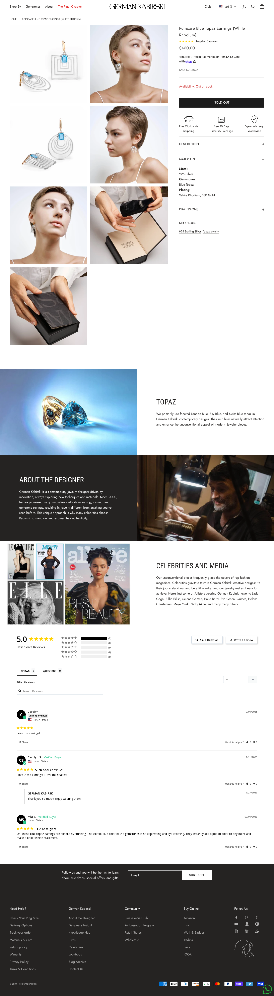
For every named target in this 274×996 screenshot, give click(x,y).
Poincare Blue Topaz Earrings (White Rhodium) (51, 19)
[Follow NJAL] (247, 931)
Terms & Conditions (23, 969)
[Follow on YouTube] (236, 924)
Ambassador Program (139, 925)
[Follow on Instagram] (247, 918)
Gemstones (33, 6)
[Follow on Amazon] (247, 924)
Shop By (15, 6)
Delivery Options (21, 925)
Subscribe (197, 875)
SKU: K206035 (188, 70)
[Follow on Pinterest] (257, 918)
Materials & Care (21, 940)
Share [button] (24, 742)
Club (208, 6)
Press (72, 940)
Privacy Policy (19, 961)
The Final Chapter (70, 6)
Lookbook (75, 954)
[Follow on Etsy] (257, 924)
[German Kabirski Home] (249, 948)
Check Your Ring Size (24, 918)
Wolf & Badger (194, 932)
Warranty (15, 954)
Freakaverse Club (136, 918)
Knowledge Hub (79, 932)
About (49, 6)
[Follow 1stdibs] (236, 931)
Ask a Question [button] (209, 640)
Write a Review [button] (243, 640)
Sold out (221, 102)
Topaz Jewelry (211, 232)
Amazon (189, 918)
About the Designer (82, 918)
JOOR (188, 954)
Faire (187, 947)
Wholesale (132, 940)
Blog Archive (77, 961)
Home (13, 19)
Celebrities (76, 947)
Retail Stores (133, 932)
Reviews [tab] (24, 671)
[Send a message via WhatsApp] (267, 989)
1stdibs (188, 940)
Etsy (186, 925)
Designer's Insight (80, 925)
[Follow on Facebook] (236, 918)
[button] (248, 742)
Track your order (20, 932)
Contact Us (76, 969)
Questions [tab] (49, 671)
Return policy (18, 947)
